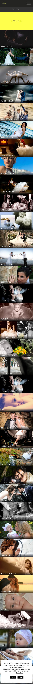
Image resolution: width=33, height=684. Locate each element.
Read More (19, 673)
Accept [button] (20, 677)
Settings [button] (13, 677)
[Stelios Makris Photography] (4, 3)
